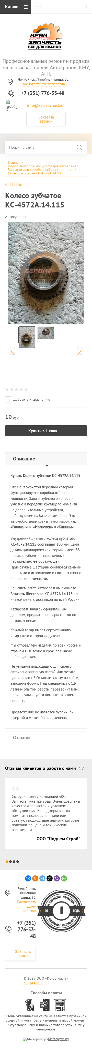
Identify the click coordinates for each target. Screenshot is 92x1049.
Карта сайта (33, 982)
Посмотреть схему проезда (43, 84)
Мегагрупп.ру (58, 1039)
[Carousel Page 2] (10, 861)
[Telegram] (42, 878)
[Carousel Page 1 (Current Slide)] (7, 861)
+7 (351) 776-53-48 (42, 93)
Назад (16, 184)
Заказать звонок (46, 119)
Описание (24, 458)
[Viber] (57, 878)
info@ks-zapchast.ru (45, 105)
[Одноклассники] (35, 878)
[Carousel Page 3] (14, 861)
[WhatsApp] (64, 878)
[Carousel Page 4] (17, 861)
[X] (50, 878)
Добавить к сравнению (31, 399)
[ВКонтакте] (28, 878)
